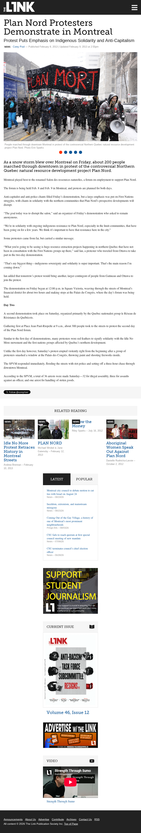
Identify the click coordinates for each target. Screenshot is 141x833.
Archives (71, 819)
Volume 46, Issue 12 (68, 712)
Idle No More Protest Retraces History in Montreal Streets (19, 451)
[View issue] (70, 706)
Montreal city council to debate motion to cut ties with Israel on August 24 (70, 492)
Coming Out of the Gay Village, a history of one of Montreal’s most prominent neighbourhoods (70, 521)
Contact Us (85, 819)
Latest (56, 479)
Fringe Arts (52, 528)
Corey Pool (19, 46)
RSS (97, 819)
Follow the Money (82, 423)
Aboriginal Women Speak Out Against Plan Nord (119, 449)
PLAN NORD (50, 443)
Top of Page (71, 823)
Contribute (58, 819)
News (50, 497)
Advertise (43, 819)
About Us (30, 819)
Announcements (13, 819)
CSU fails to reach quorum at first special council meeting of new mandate (68, 536)
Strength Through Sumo (61, 801)
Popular (84, 479)
